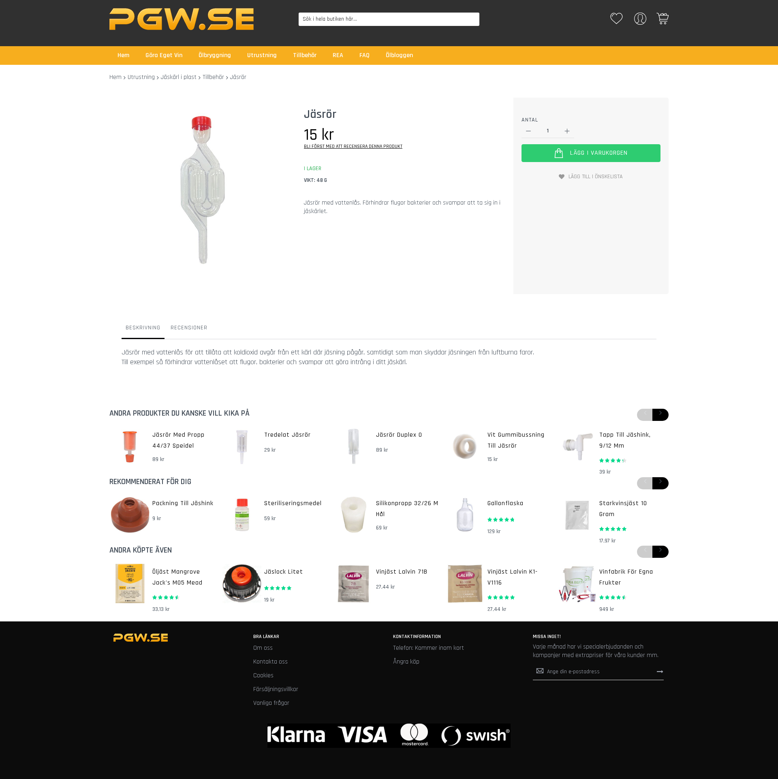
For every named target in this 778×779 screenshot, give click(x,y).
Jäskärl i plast (179, 77)
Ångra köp (406, 661)
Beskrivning (143, 327)
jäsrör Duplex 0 (399, 435)
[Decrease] (529, 131)
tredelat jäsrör (287, 435)
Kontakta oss (270, 661)
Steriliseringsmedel (293, 503)
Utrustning (141, 77)
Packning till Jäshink (183, 503)
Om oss (263, 648)
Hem (115, 77)
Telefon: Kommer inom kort (428, 648)
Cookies (263, 675)
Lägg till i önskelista (596, 176)
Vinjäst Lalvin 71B (401, 572)
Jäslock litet (283, 572)
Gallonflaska (505, 503)
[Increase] (567, 131)
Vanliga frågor (271, 703)
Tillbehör (213, 77)
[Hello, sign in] (640, 21)
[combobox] (389, 19)
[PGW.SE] (181, 19)
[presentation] (660, 415)
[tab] (143, 329)
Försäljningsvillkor (275, 689)
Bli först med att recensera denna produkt (353, 146)
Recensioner (189, 327)
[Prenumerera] (660, 671)
